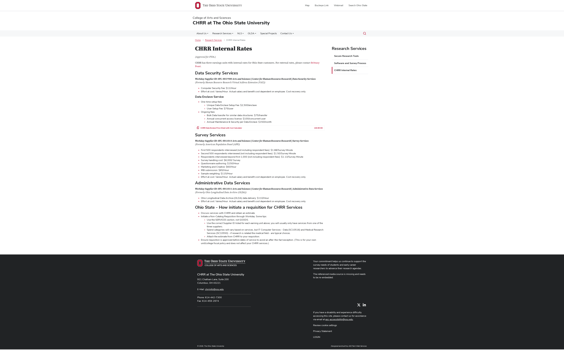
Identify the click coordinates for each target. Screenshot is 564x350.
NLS (239, 33)
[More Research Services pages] (232, 34)
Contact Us (286, 33)
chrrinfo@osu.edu (214, 289)
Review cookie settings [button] (325, 325)
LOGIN (316, 337)
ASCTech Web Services (358, 346)
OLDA (251, 33)
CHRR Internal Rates (345, 70)
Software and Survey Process (350, 63)
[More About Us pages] (208, 34)
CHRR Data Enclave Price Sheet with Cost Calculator (221, 128)
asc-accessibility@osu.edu (339, 319)
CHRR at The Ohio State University (220, 274)
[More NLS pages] (243, 34)
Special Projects (268, 33)
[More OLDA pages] (255, 34)
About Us (202, 33)
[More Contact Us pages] (293, 34)
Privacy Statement (322, 331)
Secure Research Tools (346, 56)
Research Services (221, 33)
